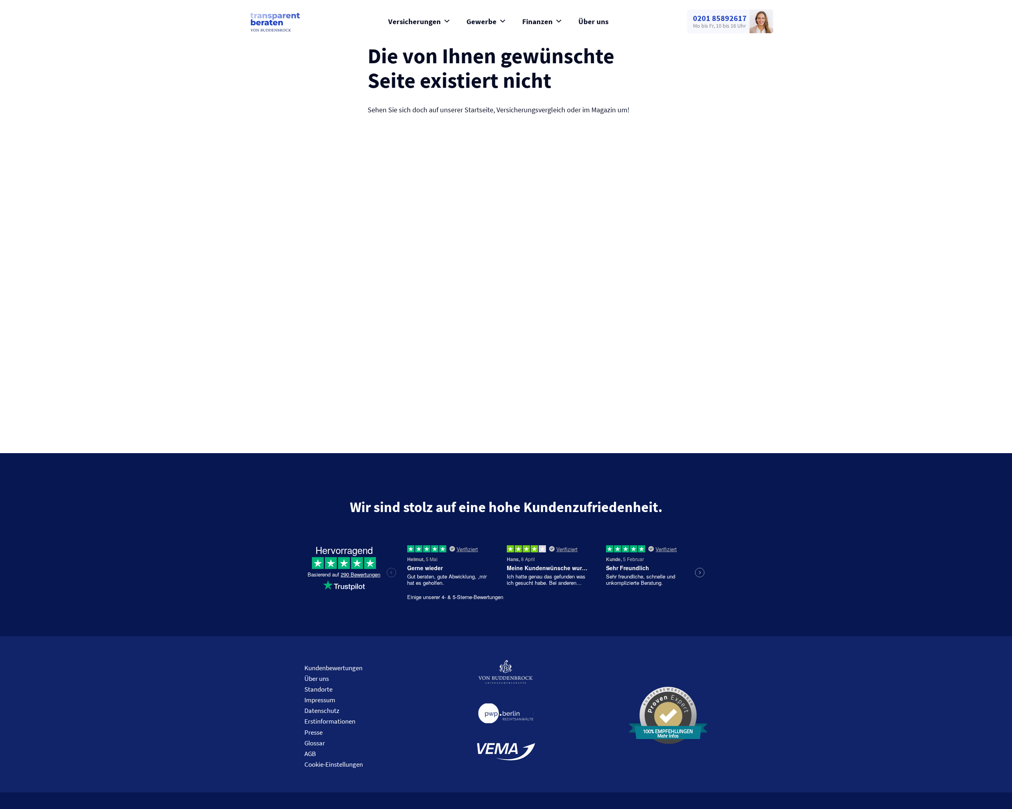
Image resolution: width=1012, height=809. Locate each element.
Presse (313, 732)
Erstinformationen (329, 721)
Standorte (318, 689)
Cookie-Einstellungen (333, 764)
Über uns (593, 21)
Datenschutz (321, 710)
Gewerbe (481, 21)
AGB (310, 753)
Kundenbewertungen (333, 667)
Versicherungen (414, 21)
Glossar (314, 743)
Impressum (319, 700)
